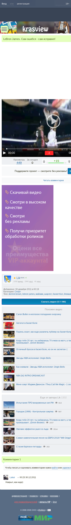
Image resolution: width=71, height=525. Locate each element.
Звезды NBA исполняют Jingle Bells (33, 358)
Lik (16, 278)
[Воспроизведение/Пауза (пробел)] (4, 153)
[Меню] (4, 29)
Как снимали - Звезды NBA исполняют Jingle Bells (40, 367)
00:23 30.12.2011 (28, 477)
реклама (54, 496)
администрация (19, 496)
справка (44, 496)
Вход (4, 4)
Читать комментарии (53, 180)
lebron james (28, 294)
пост (31, 281)
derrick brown (15, 294)
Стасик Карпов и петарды (29, 446)
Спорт (18, 291)
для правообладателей (25, 502)
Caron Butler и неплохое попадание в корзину (38, 314)
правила (33, 496)
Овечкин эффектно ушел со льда (32, 429)
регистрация (23, 4)
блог (55, 502)
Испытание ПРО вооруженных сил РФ (35, 403)
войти (55, 468)
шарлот (48, 294)
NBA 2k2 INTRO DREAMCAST (30, 375)
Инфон (41, 510)
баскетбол (58, 294)
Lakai (12, 477)
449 (19, 162)
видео (20, 281)
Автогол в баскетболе (26, 323)
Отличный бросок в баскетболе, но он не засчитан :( (41, 349)
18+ (67, 4)
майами (39, 294)
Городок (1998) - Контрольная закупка (34, 411)
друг (39, 281)
